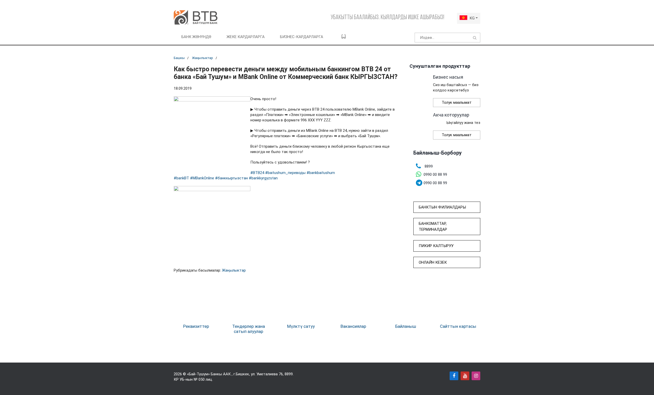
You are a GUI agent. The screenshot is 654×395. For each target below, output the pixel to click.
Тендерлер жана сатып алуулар (248, 329)
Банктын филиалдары (442, 207)
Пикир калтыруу (436, 245)
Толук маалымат (457, 102)
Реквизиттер (196, 326)
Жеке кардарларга (246, 36)
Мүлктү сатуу (301, 326)
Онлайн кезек (433, 262)
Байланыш (405, 326)
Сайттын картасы (458, 326)
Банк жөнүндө (196, 36)
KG (472, 18)
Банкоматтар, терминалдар (433, 226)
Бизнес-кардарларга (301, 36)
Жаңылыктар (202, 58)
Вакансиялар (353, 326)
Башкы (179, 58)
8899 (289, 374)
